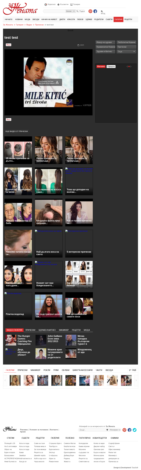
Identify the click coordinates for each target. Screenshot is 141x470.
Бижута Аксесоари (83, 370)
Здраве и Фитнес (104, 51)
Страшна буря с (55, 443)
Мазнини (82, 449)
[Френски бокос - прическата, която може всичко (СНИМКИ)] (112, 380)
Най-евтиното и (25, 459)
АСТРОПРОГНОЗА (11, 459)
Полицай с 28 (9, 443)
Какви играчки (84, 446)
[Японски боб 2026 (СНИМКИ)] (126, 380)
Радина (67, 459)
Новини (19, 19)
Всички (68, 11)
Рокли (47, 370)
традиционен (99, 459)
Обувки (65, 370)
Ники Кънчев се (10, 462)
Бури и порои (9, 452)
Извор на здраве (104, 42)
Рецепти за (83, 459)
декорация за (114, 459)
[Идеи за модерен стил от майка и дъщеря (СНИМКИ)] (42, 380)
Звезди (35, 19)
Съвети (109, 19)
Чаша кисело (39, 462)
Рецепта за (38, 452)
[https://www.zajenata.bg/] (10, 429)
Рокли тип (112, 452)
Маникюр (35, 370)
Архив (23, 432)
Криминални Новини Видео (106, 47)
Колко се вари (99, 443)
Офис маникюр (114, 449)
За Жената (8, 25)
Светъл (111, 446)
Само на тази (39, 443)
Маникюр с (113, 455)
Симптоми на (84, 462)
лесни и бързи (99, 462)
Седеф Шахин (114, 443)
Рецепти (128, 19)
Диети (62, 19)
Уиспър (52, 452)
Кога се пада (24, 443)
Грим (56, 370)
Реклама (24, 430)
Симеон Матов (69, 443)
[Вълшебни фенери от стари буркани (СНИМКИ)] (70, 380)
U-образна (53, 455)
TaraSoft (135, 468)
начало (8, 19)
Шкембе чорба (39, 455)
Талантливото (69, 449)
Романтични (54, 462)
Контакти (54, 430)
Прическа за (113, 462)
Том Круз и (53, 446)
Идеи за (52, 459)
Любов (80, 19)
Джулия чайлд (99, 446)
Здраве (89, 19)
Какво (21, 452)
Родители (99, 19)
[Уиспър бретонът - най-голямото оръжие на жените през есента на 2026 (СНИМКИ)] (15, 380)
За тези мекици (40, 449)
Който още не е (40, 459)
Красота (71, 19)
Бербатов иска (69, 446)
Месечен (82, 455)
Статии (10, 438)
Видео (29, 25)
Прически (39, 25)
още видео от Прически (16, 131)
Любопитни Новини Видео (126, 43)
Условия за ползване (38, 430)
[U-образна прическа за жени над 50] (29, 380)
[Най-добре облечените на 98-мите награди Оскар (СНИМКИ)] (98, 380)
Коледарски (83, 443)
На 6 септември (10, 446)
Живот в (67, 462)
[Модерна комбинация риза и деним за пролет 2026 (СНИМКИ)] (84, 380)
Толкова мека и (40, 446)
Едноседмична (69, 452)
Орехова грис (99, 449)
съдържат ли (84, 452)
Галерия (118, 19)
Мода (27, 19)
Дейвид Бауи (69, 455)
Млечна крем (99, 455)
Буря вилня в (54, 449)
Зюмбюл (22, 455)
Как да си (22, 462)
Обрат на (8, 449)
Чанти (99, 370)
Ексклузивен (9, 455)
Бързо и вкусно (99, 452)
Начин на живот (49, 19)
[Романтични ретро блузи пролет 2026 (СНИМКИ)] (56, 380)
